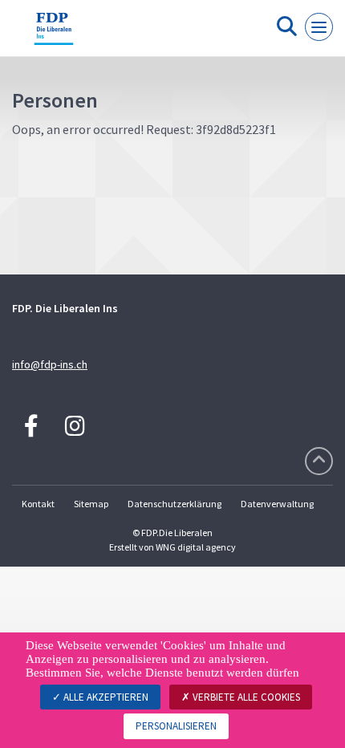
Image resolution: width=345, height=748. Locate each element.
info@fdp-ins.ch (49, 364)
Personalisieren (176, 726)
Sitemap (91, 504)
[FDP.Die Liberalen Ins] (54, 34)
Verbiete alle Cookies (245, 697)
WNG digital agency (196, 547)
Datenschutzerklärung (174, 504)
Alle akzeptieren (104, 697)
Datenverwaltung (277, 504)
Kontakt (38, 504)
